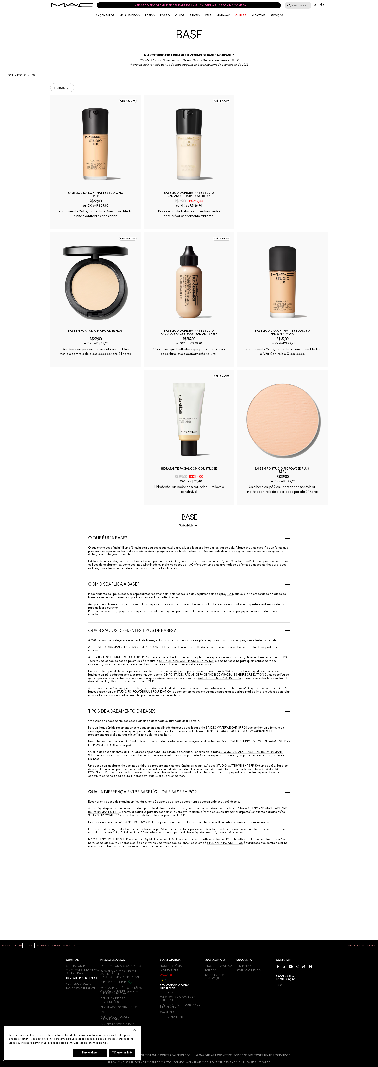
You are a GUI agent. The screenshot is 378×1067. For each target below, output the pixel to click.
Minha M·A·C (244, 966)
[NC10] (198, 224)
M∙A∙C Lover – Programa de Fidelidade (178, 998)
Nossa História (171, 966)
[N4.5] (105, 387)
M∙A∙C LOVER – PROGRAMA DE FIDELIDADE (82, 972)
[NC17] (286, 387)
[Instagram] (297, 966)
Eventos (211, 970)
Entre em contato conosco (120, 966)
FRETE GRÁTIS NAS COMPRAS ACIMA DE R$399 (188, 5)
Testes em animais (171, 1017)
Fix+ (230, 669)
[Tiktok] (304, 966)
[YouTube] (291, 966)
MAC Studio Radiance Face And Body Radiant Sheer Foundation (215, 750)
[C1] (204, 387)
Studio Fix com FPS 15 (104, 891)
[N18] (204, 224)
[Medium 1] (198, 550)
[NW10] (105, 224)
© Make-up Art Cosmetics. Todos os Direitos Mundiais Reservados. (243, 1055)
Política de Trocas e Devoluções (114, 1018)
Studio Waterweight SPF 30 (226, 803)
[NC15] (268, 387)
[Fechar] (134, 1030)
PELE (208, 15)
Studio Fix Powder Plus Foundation (186, 736)
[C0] (175, 387)
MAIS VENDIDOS (130, 15)
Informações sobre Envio (119, 1007)
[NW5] (175, 224)
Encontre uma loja (218, 966)
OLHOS (179, 15)
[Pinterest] (310, 966)
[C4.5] (93, 224)
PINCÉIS (195, 15)
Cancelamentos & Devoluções (112, 1000)
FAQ (103, 1012)
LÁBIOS (150, 15)
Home (10, 75)
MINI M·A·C (223, 15)
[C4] (87, 224)
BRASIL (280, 985)
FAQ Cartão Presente (80, 988)
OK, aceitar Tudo (122, 1052)
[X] (284, 966)
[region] (72, 1043)
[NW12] (93, 387)
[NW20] (298, 550)
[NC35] (298, 387)
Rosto (21, 75)
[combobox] (315, 87)
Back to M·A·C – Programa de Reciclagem (180, 1006)
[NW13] (111, 224)
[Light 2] (180, 550)
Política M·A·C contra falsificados (164, 1055)
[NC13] (81, 224)
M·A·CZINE (258, 15)
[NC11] (186, 224)
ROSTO (165, 15)
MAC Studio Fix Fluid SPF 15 (108, 915)
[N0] (186, 387)
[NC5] (180, 224)
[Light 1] (175, 550)
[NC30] (292, 387)
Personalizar (89, 1052)
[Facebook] (278, 966)
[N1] (198, 387)
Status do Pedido (248, 970)
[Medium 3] (204, 550)
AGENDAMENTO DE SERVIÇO (214, 976)
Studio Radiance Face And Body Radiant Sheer (133, 722)
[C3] (111, 387)
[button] (323, 87)
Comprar (95, 243)
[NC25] (274, 387)
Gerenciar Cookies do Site (119, 1024)
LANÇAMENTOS (104, 15)
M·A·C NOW (167, 993)
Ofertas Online (76, 966)
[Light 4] (192, 550)
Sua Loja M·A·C (215, 960)
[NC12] (99, 224)
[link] (95, 144)
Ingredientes (169, 970)
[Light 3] (186, 550)
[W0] (180, 387)
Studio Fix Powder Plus (139, 898)
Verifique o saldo (79, 984)
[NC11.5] (192, 224)
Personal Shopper (113, 982)
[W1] (192, 387)
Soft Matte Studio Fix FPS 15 (127, 733)
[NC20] (280, 387)
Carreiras (167, 1012)
